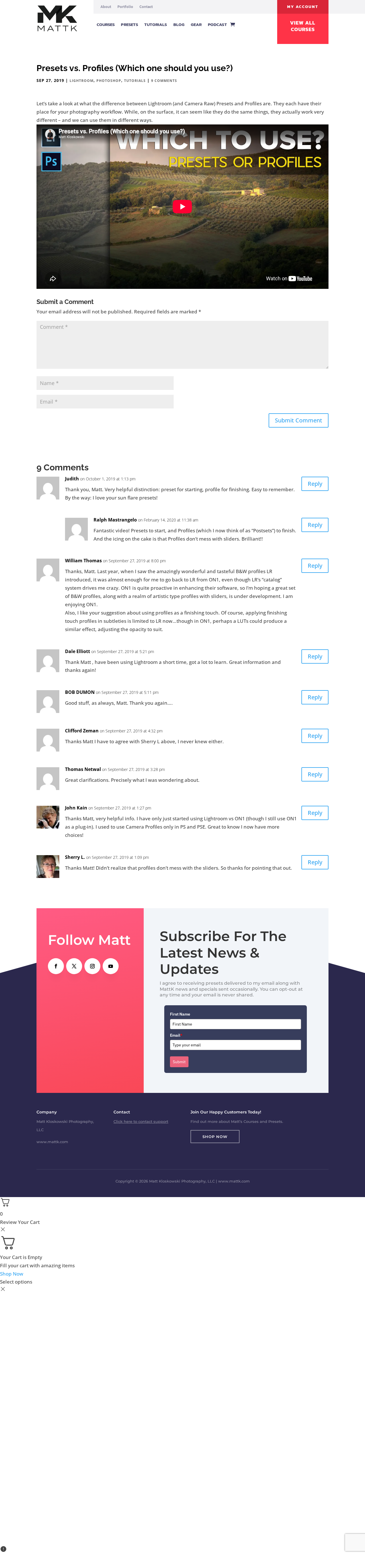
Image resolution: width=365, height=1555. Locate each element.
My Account (302, 7)
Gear (196, 24)
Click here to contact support (140, 1121)
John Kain (76, 808)
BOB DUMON (80, 692)
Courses (106, 24)
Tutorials (155, 24)
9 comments (164, 80)
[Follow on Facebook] (56, 966)
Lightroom (82, 80)
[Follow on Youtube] (111, 966)
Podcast (217, 24)
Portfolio (125, 6)
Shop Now (215, 1136)
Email (176, 1035)
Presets (129, 24)
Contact (146, 6)
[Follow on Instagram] (92, 966)
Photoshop (108, 80)
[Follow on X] (74, 966)
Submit (179, 1061)
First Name (180, 1014)
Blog (178, 24)
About (105, 6)
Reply (315, 484)
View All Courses (302, 26)
